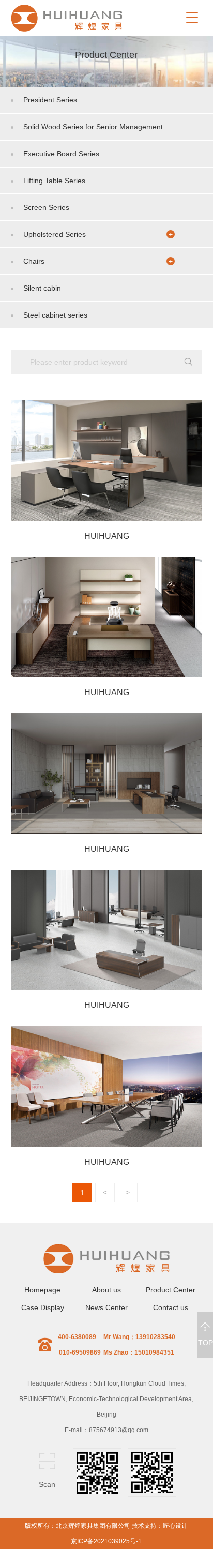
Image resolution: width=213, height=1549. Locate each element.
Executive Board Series (61, 153)
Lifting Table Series (54, 180)
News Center (106, 1307)
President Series (50, 100)
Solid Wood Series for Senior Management (93, 127)
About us (106, 1290)
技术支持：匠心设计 (160, 1525)
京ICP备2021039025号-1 (106, 1541)
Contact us (170, 1307)
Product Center (170, 1290)
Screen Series (46, 207)
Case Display (42, 1307)
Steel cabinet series (55, 315)
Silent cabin (42, 288)
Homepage (42, 1290)
